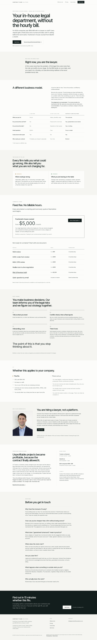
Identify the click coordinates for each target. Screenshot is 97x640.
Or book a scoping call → (78, 607)
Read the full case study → (19, 484)
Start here (81, 2)
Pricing (66, 2)
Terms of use (55, 635)
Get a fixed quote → (75, 220)
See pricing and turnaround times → (33, 42)
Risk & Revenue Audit (20, 272)
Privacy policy (49, 635)
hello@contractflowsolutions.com (75, 621)
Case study (72, 2)
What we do (60, 2)
